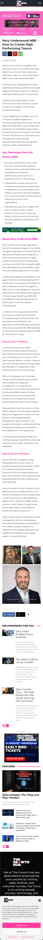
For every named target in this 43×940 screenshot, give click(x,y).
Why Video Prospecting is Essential (24, 634)
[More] (28, 614)
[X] (10, 53)
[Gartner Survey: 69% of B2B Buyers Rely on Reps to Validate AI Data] (8, 838)
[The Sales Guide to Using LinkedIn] (8, 661)
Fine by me (21, 925)
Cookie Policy (12, 937)
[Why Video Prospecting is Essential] (8, 633)
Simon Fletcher (19, 453)
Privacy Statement (27, 937)
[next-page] (7, 725)
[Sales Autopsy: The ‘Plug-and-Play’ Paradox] (21, 781)
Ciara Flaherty (18, 341)
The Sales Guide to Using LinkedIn (27, 661)
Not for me (21, 932)
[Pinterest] (15, 53)
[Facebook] (4, 53)
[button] (39, 900)
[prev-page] (3, 725)
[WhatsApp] (20, 53)
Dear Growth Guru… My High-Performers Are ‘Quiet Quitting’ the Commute (25, 695)
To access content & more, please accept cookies (21, 23)
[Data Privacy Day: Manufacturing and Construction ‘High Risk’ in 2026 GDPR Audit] (8, 812)
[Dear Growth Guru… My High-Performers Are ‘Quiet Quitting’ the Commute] (8, 690)
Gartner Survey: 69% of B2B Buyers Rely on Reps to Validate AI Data (27, 838)
